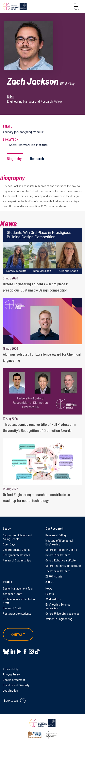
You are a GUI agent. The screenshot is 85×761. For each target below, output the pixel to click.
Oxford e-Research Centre (61, 549)
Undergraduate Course (16, 549)
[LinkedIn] (13, 651)
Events (49, 593)
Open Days (9, 544)
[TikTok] (37, 651)
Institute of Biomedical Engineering (59, 542)
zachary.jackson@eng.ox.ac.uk (23, 132)
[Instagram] (31, 651)
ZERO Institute (53, 576)
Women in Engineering (58, 619)
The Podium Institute (57, 571)
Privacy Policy (11, 674)
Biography (14, 158)
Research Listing (55, 535)
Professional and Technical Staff (19, 601)
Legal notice (10, 690)
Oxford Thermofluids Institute (63, 565)
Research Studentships (17, 560)
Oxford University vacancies (62, 613)
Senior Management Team (18, 588)
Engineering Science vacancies (57, 606)
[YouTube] (19, 651)
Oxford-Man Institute (57, 555)
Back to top (11, 700)
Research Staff (12, 608)
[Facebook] (25, 651)
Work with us (53, 599)
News (48, 588)
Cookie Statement (14, 679)
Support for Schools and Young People (17, 537)
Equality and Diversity (16, 685)
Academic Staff (12, 593)
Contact (18, 634)
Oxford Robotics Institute (60, 560)
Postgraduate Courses (16, 555)
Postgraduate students (17, 613)
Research (37, 158)
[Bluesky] (6, 652)
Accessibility (11, 669)
